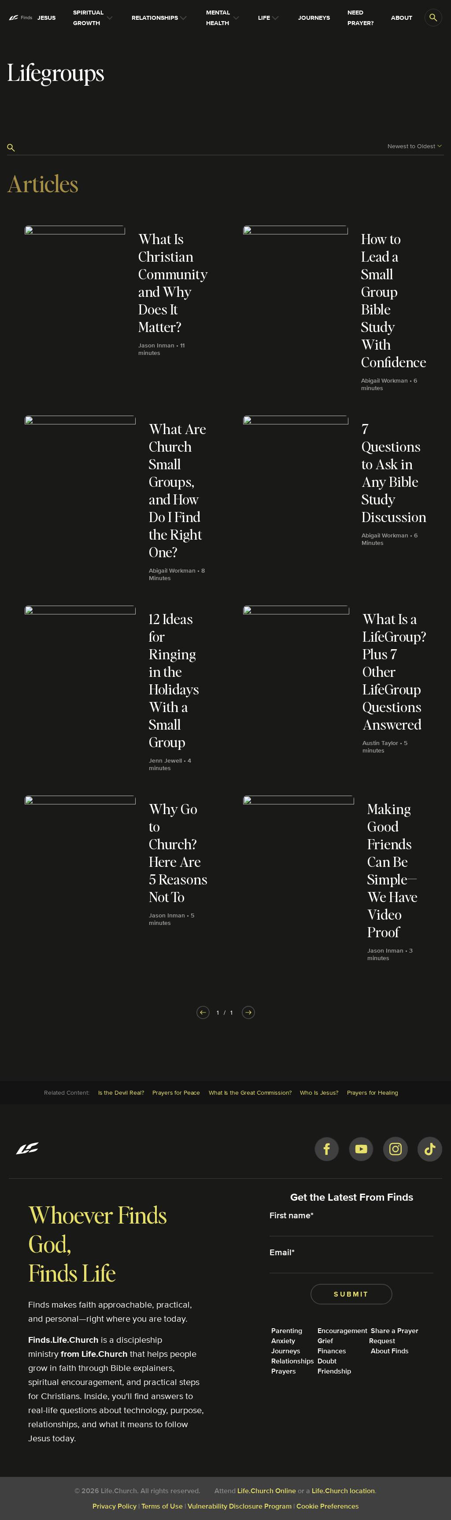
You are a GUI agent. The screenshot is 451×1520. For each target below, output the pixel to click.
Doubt (327, 1361)
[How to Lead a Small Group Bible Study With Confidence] (334, 311)
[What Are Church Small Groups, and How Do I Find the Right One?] (116, 501)
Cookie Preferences (327, 1506)
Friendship (334, 1371)
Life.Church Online (266, 1491)
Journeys (285, 1351)
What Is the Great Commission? (250, 1092)
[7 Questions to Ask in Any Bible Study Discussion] (334, 501)
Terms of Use (162, 1506)
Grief (325, 1341)
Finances (332, 1351)
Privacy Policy (114, 1506)
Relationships (292, 1361)
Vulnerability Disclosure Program (240, 1506)
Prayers (283, 1371)
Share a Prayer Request (393, 1336)
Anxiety (283, 1341)
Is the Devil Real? (121, 1092)
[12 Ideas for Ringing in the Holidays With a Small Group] (116, 691)
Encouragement (342, 1331)
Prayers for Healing (373, 1092)
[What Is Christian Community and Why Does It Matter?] (116, 311)
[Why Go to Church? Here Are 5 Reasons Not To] (116, 881)
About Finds (390, 1351)
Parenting (286, 1331)
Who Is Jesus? (319, 1092)
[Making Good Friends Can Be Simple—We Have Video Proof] (334, 881)
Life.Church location (343, 1491)
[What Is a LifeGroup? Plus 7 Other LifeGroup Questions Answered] (334, 691)
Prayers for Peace (176, 1092)
